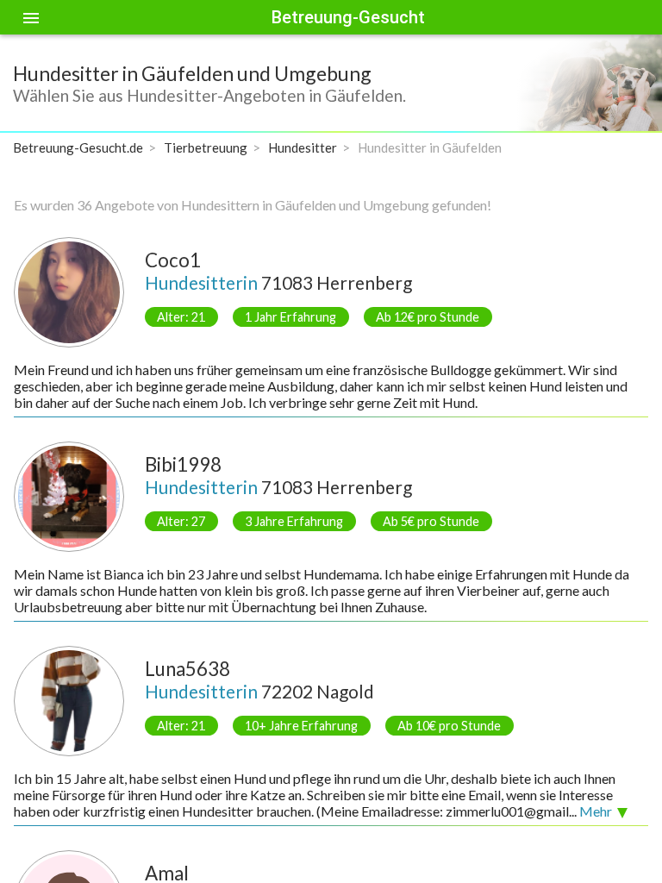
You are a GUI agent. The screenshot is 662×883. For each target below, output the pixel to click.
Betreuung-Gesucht (348, 17)
